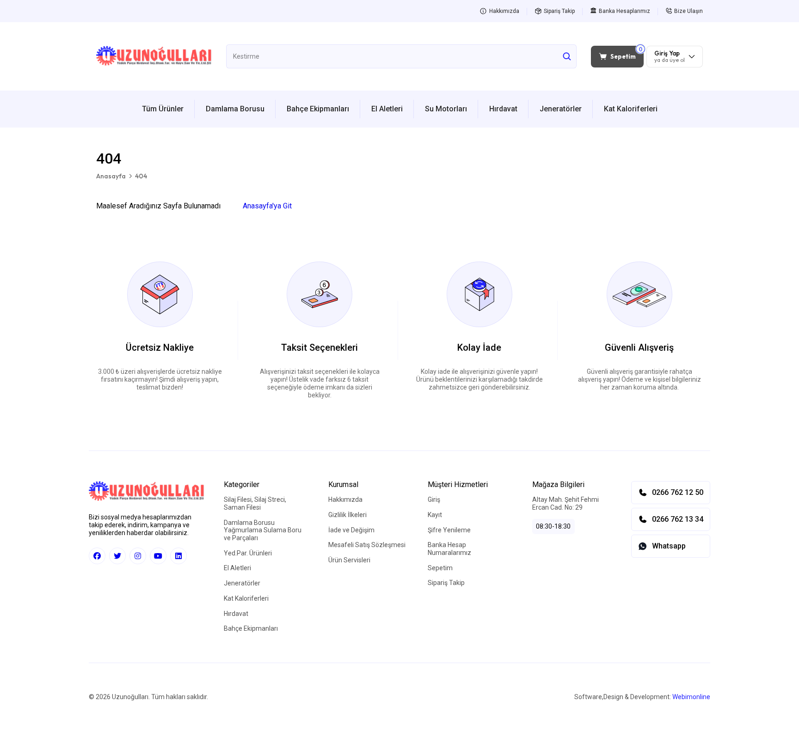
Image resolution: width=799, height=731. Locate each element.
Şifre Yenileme (449, 530)
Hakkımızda (504, 11)
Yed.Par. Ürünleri (248, 553)
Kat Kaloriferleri (631, 108)
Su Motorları (446, 108)
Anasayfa (111, 176)
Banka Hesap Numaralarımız (449, 548)
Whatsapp (669, 546)
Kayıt (435, 514)
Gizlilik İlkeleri (347, 514)
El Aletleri (387, 108)
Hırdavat (503, 108)
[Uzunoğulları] (154, 56)
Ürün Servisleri (349, 560)
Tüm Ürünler (163, 108)
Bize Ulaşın (688, 11)
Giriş (434, 499)
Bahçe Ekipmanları (318, 108)
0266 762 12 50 (677, 492)
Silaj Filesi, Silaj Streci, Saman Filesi (255, 503)
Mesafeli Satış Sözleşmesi (367, 544)
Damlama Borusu (235, 108)
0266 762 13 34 (677, 519)
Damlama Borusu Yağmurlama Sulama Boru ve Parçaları (262, 530)
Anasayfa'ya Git (267, 206)
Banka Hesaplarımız (624, 11)
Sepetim (440, 568)
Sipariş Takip (559, 11)
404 (141, 176)
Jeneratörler (561, 108)
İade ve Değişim (351, 530)
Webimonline (691, 697)
